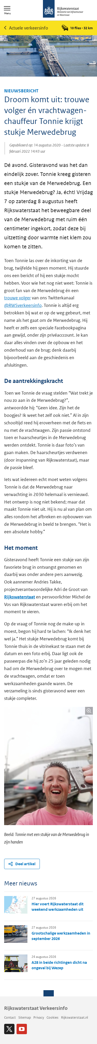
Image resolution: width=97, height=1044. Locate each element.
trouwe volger (17, 298)
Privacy (38, 1017)
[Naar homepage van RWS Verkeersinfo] (63, 9)
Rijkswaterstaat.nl (74, 1017)
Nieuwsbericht (21, 91)
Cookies (52, 1017)
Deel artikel (25, 863)
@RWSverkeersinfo (23, 305)
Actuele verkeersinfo (28, 28)
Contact (10, 1017)
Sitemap (24, 1017)
